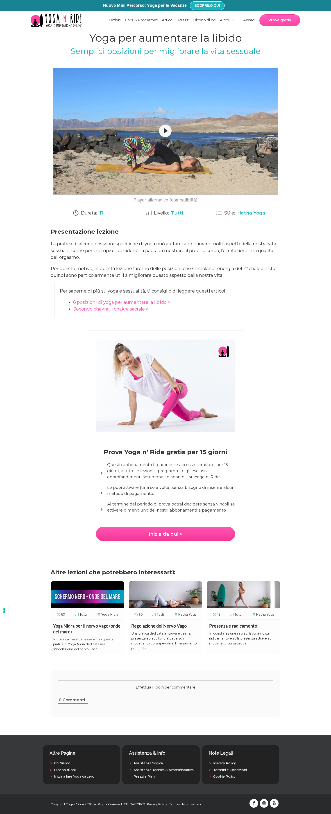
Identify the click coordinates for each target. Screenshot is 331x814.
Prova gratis (280, 20)
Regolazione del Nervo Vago (159, 625)
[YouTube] (274, 803)
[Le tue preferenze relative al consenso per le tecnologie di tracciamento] (4, 610)
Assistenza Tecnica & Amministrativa (164, 770)
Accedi (249, 20)
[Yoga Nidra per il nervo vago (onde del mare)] (87, 606)
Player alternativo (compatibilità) (165, 200)
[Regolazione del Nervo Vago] (165, 606)
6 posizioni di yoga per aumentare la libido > (121, 302)
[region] (165, 131)
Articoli (168, 20)
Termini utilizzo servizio (185, 804)
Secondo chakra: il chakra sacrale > (110, 309)
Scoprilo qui (207, 5)
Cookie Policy (224, 776)
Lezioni (115, 20)
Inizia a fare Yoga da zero (74, 776)
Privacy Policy (224, 763)
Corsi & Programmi (141, 20)
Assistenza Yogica (148, 763)
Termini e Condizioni (230, 770)
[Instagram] (264, 803)
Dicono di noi (204, 20)
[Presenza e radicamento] (243, 606)
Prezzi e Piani (144, 776)
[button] (165, 131)
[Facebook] (253, 803)
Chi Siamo (62, 763)
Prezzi (183, 20)
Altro (224, 20)
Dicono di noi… (66, 770)
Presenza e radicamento (233, 625)
